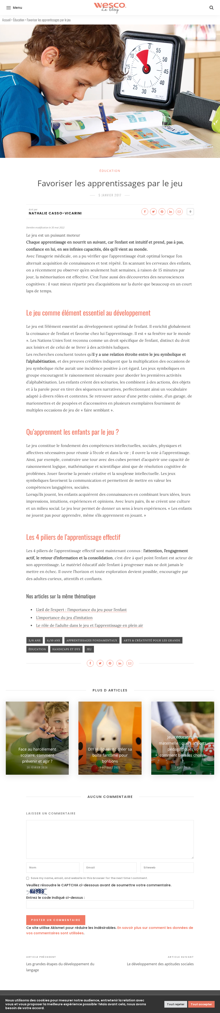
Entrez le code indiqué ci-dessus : (55, 897)
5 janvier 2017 (110, 195)
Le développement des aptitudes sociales (160, 964)
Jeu (89, 649)
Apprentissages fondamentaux (92, 640)
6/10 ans (53, 640)
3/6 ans (35, 640)
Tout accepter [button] (201, 1004)
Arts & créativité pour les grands (152, 640)
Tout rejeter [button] (176, 1004)
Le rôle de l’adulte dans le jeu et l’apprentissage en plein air (89, 625)
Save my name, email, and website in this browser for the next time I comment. (89, 878)
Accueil (6, 19)
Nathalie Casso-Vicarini (55, 213)
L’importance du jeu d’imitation (64, 617)
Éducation (18, 19)
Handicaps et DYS (66, 649)
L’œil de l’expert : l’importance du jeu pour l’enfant (81, 609)
